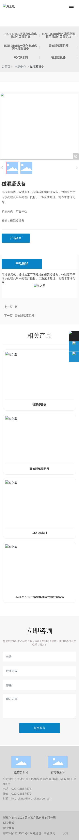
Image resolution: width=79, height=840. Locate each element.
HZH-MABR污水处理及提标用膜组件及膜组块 (58, 35)
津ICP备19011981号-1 (16, 833)
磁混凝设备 (58, 57)
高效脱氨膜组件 (58, 45)
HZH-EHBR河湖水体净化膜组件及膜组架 (20, 35)
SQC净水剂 (20, 57)
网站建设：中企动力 (42, 833)
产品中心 (20, 66)
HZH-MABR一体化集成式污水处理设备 (20, 47)
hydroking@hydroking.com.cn (31, 798)
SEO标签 (8, 822)
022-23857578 (21, 788)
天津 (65, 833)
